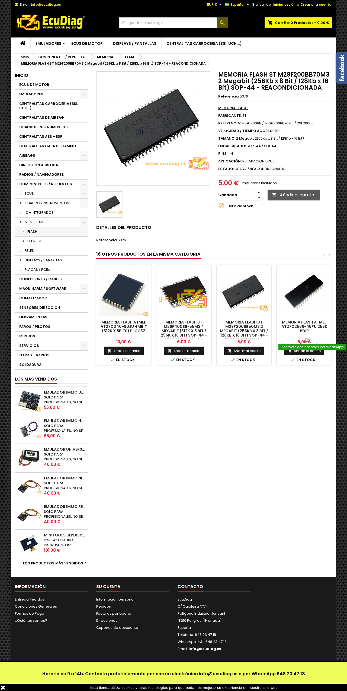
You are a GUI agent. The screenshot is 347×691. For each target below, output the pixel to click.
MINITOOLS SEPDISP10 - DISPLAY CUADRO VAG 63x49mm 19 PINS (65, 535)
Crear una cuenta (316, 4)
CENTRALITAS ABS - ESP (40, 136)
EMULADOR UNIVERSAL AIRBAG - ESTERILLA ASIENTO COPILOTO (65, 449)
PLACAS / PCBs (37, 269)
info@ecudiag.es (218, 674)
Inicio (21, 75)
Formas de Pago (29, 613)
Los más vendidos (36, 379)
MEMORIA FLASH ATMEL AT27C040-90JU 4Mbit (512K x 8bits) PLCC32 (124, 326)
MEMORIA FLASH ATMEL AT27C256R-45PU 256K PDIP (304, 326)
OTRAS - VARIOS (34, 355)
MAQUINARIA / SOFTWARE (42, 288)
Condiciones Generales (36, 606)
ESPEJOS (27, 336)
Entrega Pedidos (29, 599)
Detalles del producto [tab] (123, 227)
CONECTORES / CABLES (40, 279)
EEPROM (34, 241)
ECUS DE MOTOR (87, 43)
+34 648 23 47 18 (212, 641)
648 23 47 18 (291, 674)
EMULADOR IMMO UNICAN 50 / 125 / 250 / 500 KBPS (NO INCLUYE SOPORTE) (65, 392)
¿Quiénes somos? (31, 620)
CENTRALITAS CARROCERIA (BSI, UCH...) (204, 43)
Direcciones (106, 620)
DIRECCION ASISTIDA (38, 165)
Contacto (190, 586)
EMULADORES (48, 43)
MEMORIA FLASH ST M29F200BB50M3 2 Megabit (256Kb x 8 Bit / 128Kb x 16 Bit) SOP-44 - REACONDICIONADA (244, 330)
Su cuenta (108, 586)
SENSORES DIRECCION (39, 307)
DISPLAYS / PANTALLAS (134, 43)
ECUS (29, 193)
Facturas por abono (113, 613)
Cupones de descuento (117, 627)
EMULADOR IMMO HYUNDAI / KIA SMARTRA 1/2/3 (65, 420)
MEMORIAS (34, 222)
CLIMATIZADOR (33, 298)
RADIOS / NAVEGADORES (41, 174)
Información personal (115, 599)
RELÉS (29, 250)
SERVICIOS (29, 345)
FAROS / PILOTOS (34, 326)
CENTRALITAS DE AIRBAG (41, 117)
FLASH (32, 231)
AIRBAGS (27, 155)
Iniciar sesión (284, 4)
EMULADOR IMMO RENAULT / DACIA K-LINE (65, 506)
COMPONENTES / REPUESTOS (45, 184)
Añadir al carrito (293, 195)
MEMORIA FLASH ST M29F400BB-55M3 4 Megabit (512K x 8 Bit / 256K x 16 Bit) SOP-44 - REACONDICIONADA (184, 330)
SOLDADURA (30, 364)
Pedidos (103, 606)
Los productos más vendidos (55, 563)
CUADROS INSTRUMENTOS (43, 127)
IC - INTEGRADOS (39, 212)
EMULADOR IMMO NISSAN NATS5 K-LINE (65, 478)
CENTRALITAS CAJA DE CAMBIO (47, 146)
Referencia (228, 96)
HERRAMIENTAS (33, 317)
